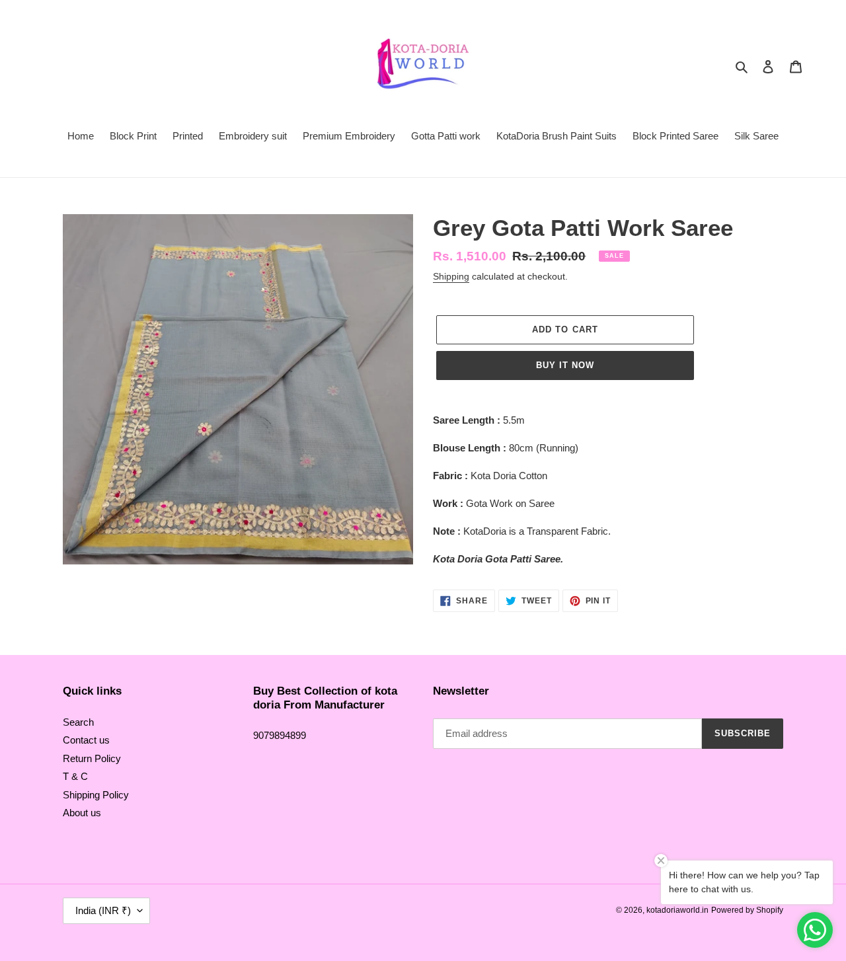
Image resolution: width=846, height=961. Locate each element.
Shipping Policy (96, 794)
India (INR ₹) (103, 910)
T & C (75, 776)
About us (82, 812)
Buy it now (565, 365)
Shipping (451, 276)
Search (78, 722)
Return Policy (92, 758)
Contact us (86, 740)
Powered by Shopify (747, 910)
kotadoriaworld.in (677, 910)
